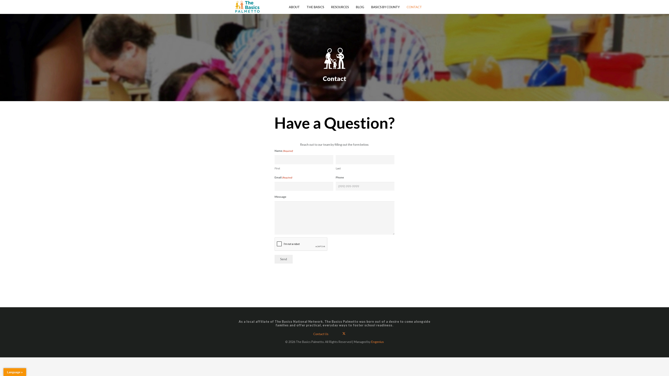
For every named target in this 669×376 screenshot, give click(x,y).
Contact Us (320, 334)
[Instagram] (352, 334)
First (277, 168)
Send (283, 259)
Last (338, 168)
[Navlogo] (247, 7)
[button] (351, 7)
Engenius (377, 342)
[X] (344, 334)
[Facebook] (336, 334)
